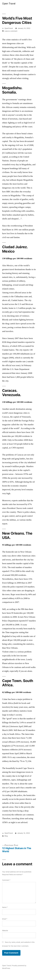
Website (5, 930)
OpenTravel (8, 28)
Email (4, 919)
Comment (6, 880)
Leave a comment (10, 31)
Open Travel (8, 3)
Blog (6, 836)
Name (5, 907)
